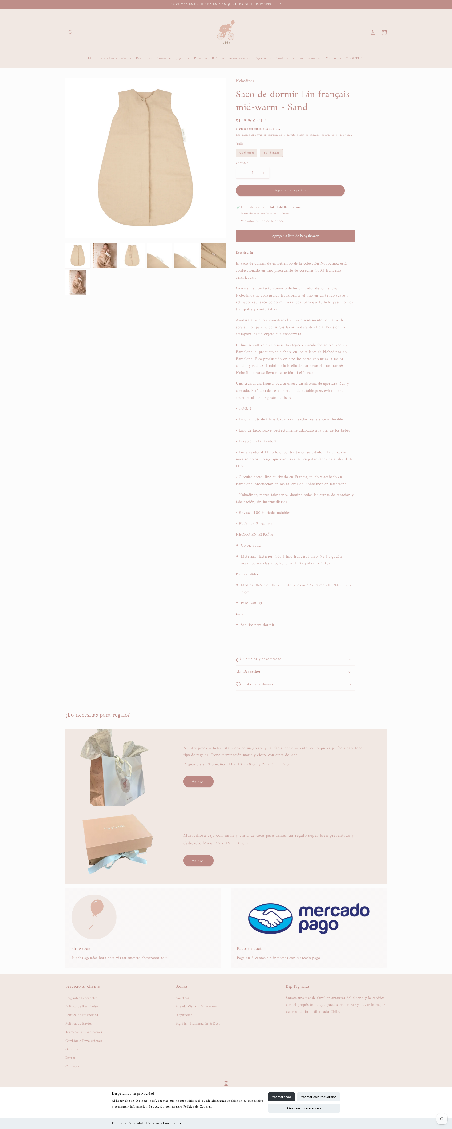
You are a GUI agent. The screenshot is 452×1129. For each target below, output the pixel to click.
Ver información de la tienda (262, 221)
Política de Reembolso (81, 1006)
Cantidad (242, 163)
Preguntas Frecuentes (81, 998)
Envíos (70, 1058)
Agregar (198, 781)
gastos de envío (252, 135)
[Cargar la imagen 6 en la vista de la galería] (186, 255)
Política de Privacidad (127, 1123)
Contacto (72, 1066)
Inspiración (184, 1015)
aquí (164, 958)
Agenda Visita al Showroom (196, 1006)
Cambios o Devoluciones (83, 1041)
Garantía (71, 1049)
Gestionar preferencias (304, 1108)
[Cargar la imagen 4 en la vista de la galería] (159, 255)
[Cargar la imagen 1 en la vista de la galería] (77, 255)
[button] (70, 32)
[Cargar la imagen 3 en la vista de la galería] (132, 255)
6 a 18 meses (271, 152)
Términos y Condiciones (163, 1123)
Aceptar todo (281, 1097)
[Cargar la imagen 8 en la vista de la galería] (77, 282)
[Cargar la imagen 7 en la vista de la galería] (213, 255)
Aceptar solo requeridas (318, 1097)
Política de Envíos (78, 1024)
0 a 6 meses (246, 152)
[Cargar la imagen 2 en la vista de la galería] (105, 255)
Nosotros (182, 998)
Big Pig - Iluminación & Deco (198, 1024)
